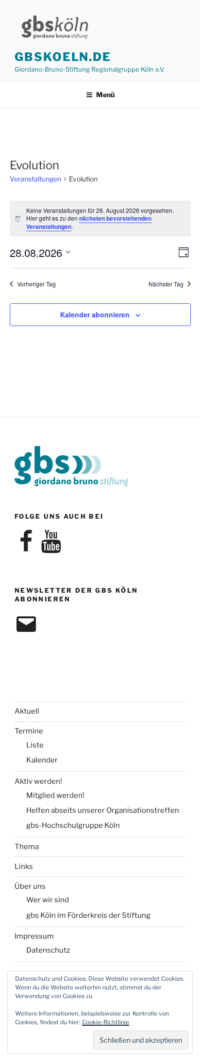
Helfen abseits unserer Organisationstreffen (102, 810)
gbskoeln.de (63, 57)
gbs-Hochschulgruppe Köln (73, 825)
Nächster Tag (166, 284)
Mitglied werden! (55, 795)
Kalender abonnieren (95, 314)
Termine (29, 731)
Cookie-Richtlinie (105, 1022)
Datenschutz (48, 950)
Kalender (42, 760)
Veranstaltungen (35, 179)
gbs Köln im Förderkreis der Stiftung (88, 915)
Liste (35, 745)
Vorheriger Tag (36, 284)
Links (24, 866)
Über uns (30, 886)
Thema (27, 846)
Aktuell (27, 711)
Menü (105, 94)
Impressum (34, 936)
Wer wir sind (47, 900)
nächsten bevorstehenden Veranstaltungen (88, 222)
